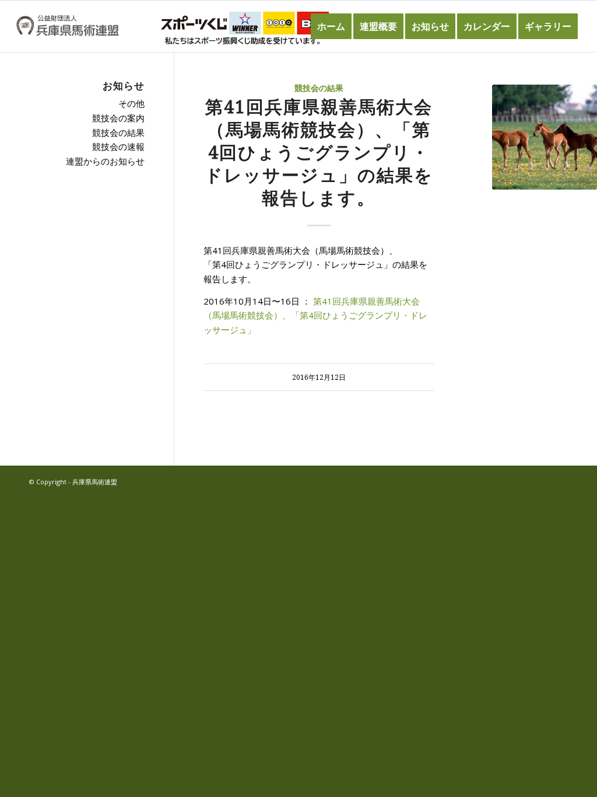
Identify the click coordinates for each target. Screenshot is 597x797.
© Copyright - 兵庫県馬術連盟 (73, 481)
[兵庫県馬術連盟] (67, 26)
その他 (131, 103)
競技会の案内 (118, 118)
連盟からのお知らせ (105, 161)
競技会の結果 (318, 88)
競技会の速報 (118, 146)
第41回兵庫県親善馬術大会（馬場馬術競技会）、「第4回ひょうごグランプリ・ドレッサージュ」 (315, 315)
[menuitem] (331, 26)
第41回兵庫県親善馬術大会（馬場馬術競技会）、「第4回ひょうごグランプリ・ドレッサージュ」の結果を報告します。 (319, 152)
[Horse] (544, 137)
